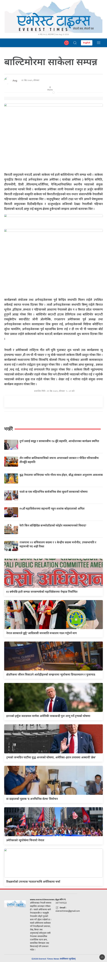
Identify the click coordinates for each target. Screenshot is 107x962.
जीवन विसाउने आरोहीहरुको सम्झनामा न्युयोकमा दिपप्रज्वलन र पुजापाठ (50, 674)
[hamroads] (53, 219)
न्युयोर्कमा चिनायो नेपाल (25, 840)
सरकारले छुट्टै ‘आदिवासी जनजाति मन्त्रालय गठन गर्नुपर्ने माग (41, 633)
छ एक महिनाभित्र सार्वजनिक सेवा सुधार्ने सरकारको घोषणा (54, 492)
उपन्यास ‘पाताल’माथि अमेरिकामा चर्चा (33, 881)
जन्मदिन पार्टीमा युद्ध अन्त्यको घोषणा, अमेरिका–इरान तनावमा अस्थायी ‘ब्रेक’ (51, 757)
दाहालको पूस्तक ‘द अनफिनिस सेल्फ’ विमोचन (32, 799)
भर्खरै (8, 428)
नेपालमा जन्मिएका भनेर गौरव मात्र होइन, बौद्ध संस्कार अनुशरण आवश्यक (61, 475)
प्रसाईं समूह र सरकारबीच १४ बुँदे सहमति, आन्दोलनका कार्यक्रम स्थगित (59, 441)
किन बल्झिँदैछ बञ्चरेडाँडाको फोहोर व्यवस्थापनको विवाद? (53, 525)
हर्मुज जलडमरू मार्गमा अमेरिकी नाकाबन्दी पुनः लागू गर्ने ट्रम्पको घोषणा (48, 716)
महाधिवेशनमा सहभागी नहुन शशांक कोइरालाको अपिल (52, 508)
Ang (15, 80)
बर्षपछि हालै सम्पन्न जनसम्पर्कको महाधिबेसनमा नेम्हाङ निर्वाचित (41, 592)
